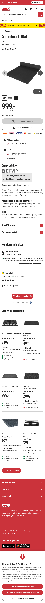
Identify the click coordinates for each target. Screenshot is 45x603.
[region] (22, 577)
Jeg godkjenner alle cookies (22, 586)
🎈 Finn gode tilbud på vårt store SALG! (22, 25)
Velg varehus (9, 20)
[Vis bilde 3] (15, 98)
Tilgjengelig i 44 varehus (11, 358)
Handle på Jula (8, 482)
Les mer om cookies (18, 581)
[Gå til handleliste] (31, 8)
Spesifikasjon (8, 225)
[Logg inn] (25, 8)
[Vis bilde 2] (10, 98)
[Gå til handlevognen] (36, 8)
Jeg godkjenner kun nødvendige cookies (22, 592)
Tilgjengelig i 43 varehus (32, 459)
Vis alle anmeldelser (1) (22, 296)
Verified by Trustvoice (21, 302)
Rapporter (14, 286)
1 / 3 (35, 91)
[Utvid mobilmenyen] (42, 8)
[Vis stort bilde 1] (22, 73)
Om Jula (5, 489)
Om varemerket (9, 232)
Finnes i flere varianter (31, 359)
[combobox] (22, 14)
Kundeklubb (7, 496)
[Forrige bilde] (4, 73)
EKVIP (4, 41)
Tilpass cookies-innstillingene (22, 598)
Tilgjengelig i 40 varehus (11, 459)
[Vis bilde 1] (4, 98)
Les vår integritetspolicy (33, 581)
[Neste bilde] (40, 73)
